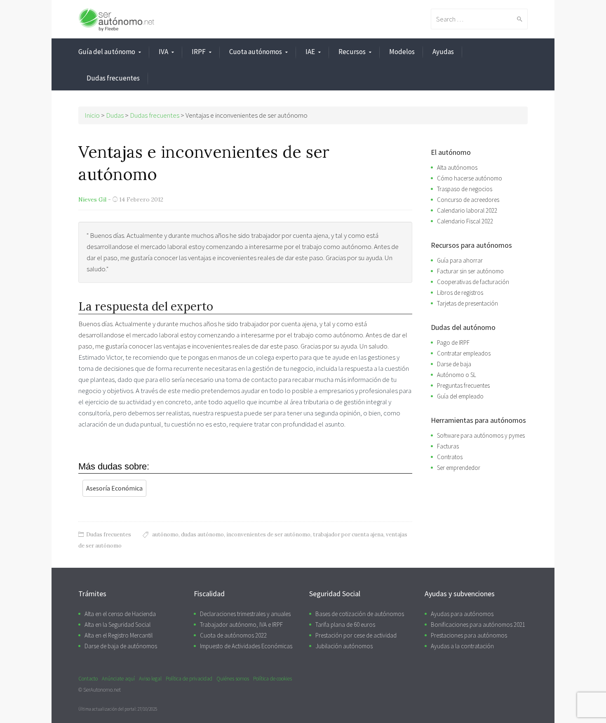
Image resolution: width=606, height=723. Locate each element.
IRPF (199, 51)
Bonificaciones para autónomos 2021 (478, 624)
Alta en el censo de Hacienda (120, 614)
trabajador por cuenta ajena (348, 534)
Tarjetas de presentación (467, 303)
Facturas (448, 446)
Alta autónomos (457, 167)
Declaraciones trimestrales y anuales (245, 614)
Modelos (402, 51)
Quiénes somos (232, 678)
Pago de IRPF (453, 342)
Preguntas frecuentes (463, 385)
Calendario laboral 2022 (467, 210)
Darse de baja (454, 364)
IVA (163, 51)
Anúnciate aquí (118, 678)
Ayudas (443, 51)
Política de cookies (272, 678)
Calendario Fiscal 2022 (465, 221)
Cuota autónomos (255, 51)
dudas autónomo (202, 534)
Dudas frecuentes (113, 78)
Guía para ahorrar (460, 260)
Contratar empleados (464, 353)
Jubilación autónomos (344, 646)
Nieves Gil (92, 199)
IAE (310, 51)
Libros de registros (460, 292)
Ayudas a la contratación (462, 646)
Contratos (450, 457)
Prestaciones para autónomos (469, 635)
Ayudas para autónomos (462, 614)
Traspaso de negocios (464, 189)
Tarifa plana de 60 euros (345, 624)
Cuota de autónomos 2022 (233, 635)
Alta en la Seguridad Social (117, 624)
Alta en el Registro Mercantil (119, 635)
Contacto (88, 678)
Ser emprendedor (458, 468)
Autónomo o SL (456, 375)
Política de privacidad (189, 678)
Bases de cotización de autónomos (359, 614)
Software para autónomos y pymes (481, 435)
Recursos (352, 51)
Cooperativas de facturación (473, 282)
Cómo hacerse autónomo (469, 178)
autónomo (165, 534)
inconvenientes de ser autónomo (268, 534)
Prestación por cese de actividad (356, 635)
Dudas (115, 115)
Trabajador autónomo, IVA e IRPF (241, 624)
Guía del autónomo (106, 51)
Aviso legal (150, 678)
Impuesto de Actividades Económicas (246, 646)
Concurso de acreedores (468, 200)
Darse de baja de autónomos (121, 646)
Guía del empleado (460, 396)
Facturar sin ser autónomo (470, 271)
